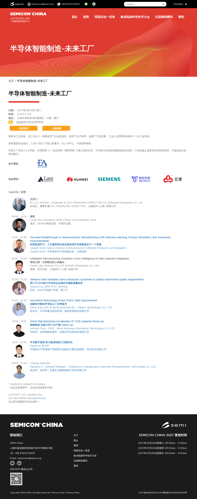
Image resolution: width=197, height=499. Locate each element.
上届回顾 (56, 128)
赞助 (181, 16)
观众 (75, 16)
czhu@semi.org (36, 398)
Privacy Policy (73, 492)
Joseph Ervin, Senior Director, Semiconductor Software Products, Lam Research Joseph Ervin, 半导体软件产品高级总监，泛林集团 (100, 244)
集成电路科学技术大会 (135, 16)
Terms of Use (57, 492)
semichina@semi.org (29, 458)
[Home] (36, 425)
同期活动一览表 (104, 16)
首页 (11, 80)
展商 (86, 16)
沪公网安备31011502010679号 (173, 492)
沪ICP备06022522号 (148, 492)
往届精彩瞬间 (164, 16)
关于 (76, 435)
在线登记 (24, 128)
